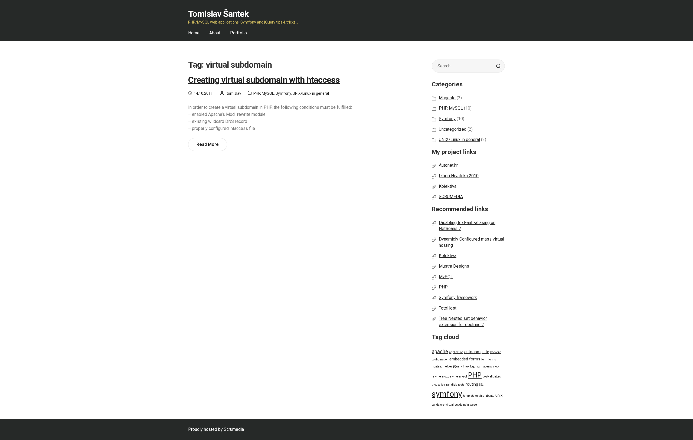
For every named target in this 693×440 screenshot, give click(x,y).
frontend (437, 366)
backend (495, 352)
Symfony (283, 93)
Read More (209, 146)
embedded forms (464, 359)
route (461, 384)
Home (194, 32)
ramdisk (451, 384)
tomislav (234, 93)
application (456, 352)
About (214, 32)
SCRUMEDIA (451, 196)
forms (492, 359)
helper (448, 366)
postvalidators (492, 376)
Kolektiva (447, 186)
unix (499, 395)
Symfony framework (458, 297)
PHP (443, 287)
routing (472, 384)
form (484, 359)
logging (475, 366)
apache (440, 351)
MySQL (446, 276)
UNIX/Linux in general (311, 93)
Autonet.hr (448, 165)
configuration (440, 359)
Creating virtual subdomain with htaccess (264, 80)
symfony (447, 394)
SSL (481, 384)
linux (466, 366)
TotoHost (447, 308)
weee (473, 404)
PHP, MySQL (263, 93)
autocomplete (476, 351)
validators (438, 404)
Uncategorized (452, 129)
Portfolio (238, 32)
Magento (447, 97)
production (438, 384)
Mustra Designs (454, 266)
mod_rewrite (450, 376)
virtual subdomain (457, 404)
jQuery (457, 366)
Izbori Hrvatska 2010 (459, 175)
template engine (473, 396)
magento (486, 366)
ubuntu (489, 396)
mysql (463, 376)
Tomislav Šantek (218, 14)
